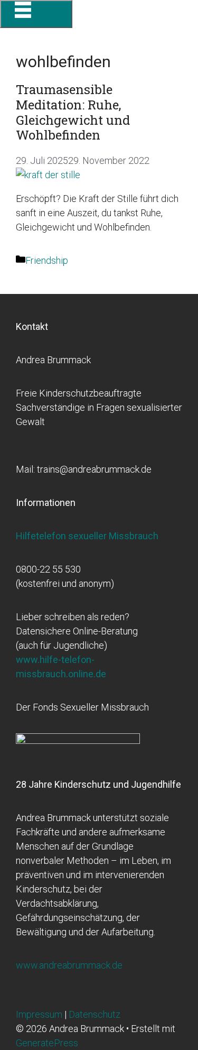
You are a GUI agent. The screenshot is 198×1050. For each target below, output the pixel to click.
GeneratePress (47, 1042)
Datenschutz (94, 1014)
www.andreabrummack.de (69, 965)
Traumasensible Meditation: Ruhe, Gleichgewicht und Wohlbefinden (73, 112)
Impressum (40, 1014)
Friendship (46, 260)
